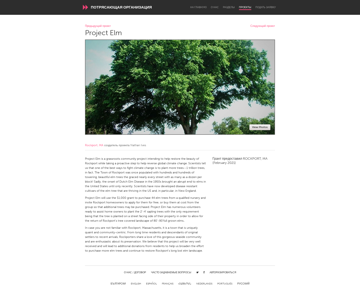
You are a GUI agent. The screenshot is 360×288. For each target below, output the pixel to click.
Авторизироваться (223, 272)
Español (151, 283)
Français (167, 283)
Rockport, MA (94, 145)
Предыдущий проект (98, 26)
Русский (243, 283)
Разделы (229, 7)
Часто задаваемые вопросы (171, 272)
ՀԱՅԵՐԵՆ (184, 283)
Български (118, 283)
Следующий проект (262, 26)
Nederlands (204, 283)
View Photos (260, 127)
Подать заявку (265, 7)
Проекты (245, 7)
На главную (198, 7)
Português (224, 283)
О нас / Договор (135, 272)
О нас (215, 7)
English (136, 283)
